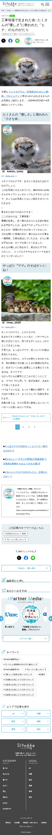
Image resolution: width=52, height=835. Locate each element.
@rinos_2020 (9, 327)
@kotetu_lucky (9, 176)
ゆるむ (9, 10)
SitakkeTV (7, 809)
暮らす (5, 780)
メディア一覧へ (26, 639)
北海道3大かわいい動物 (9, 34)
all (13, 713)
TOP (2, 10)
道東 (13, 729)
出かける (6, 774)
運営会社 (8, 822)
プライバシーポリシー (26, 826)
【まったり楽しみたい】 (26, 34)
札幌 (39, 713)
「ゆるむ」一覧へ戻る (26, 568)
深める (5, 797)
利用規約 (44, 822)
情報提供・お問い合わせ (30, 822)
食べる (5, 768)
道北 (13, 721)
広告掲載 (17, 822)
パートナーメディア (26, 818)
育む (4, 791)
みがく (5, 786)
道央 (39, 729)
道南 (39, 721)
